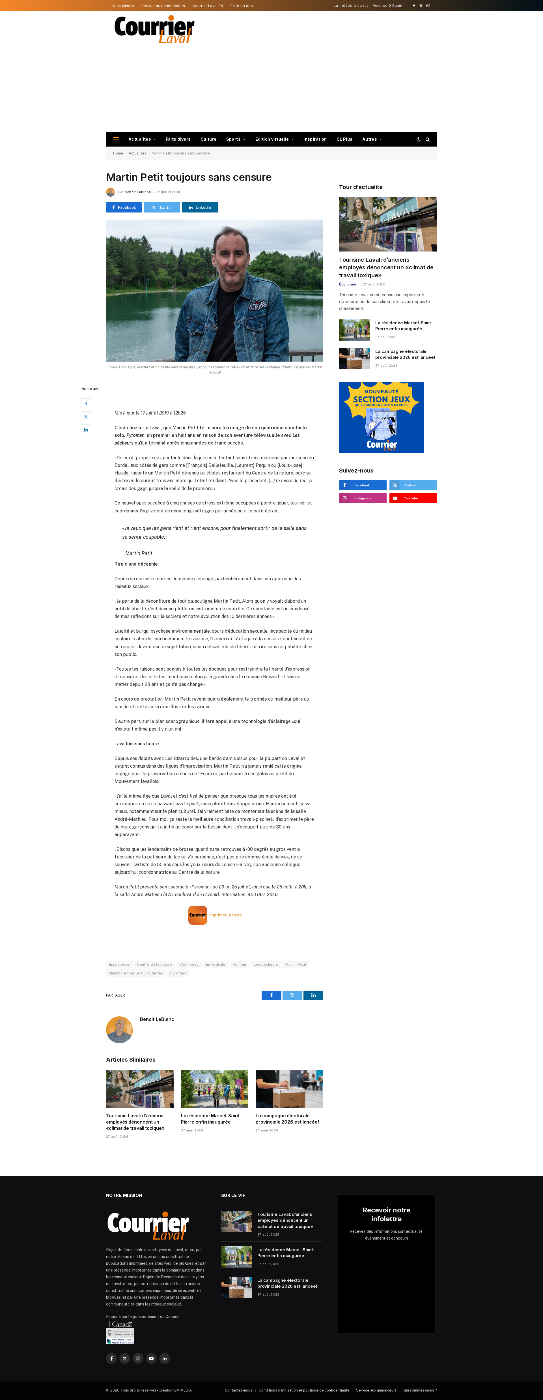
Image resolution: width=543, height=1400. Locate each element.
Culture (209, 139)
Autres (369, 139)
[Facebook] (86, 403)
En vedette (216, 964)
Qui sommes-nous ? (420, 1390)
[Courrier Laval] (154, 29)
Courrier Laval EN (207, 5)
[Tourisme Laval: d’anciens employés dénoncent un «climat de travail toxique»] (140, 1089)
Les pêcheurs (266, 964)
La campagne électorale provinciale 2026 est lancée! (287, 1119)
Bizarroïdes (119, 964)
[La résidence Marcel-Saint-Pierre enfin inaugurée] (215, 1089)
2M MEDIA (183, 1390)
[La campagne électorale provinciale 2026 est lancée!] (289, 1089)
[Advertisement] (271, 89)
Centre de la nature (154, 964)
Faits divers (178, 139)
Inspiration (315, 139)
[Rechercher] (427, 139)
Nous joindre (123, 5)
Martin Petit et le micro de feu (136, 973)
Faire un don (241, 5)
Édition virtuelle (272, 139)
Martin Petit (296, 964)
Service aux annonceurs (163, 5)
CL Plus (345, 139)
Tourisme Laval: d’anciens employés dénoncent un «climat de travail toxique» (135, 1122)
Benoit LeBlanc (138, 192)
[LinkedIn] (86, 429)
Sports (233, 139)
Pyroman (178, 973)
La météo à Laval (351, 5)
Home (118, 153)
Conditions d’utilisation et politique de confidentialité (304, 1390)
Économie (348, 284)
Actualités (139, 139)
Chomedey (189, 964)
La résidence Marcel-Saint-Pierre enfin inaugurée (211, 1119)
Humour (240, 964)
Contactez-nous (238, 1390)
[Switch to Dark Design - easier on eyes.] (418, 139)
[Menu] (116, 139)
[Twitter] (86, 416)
